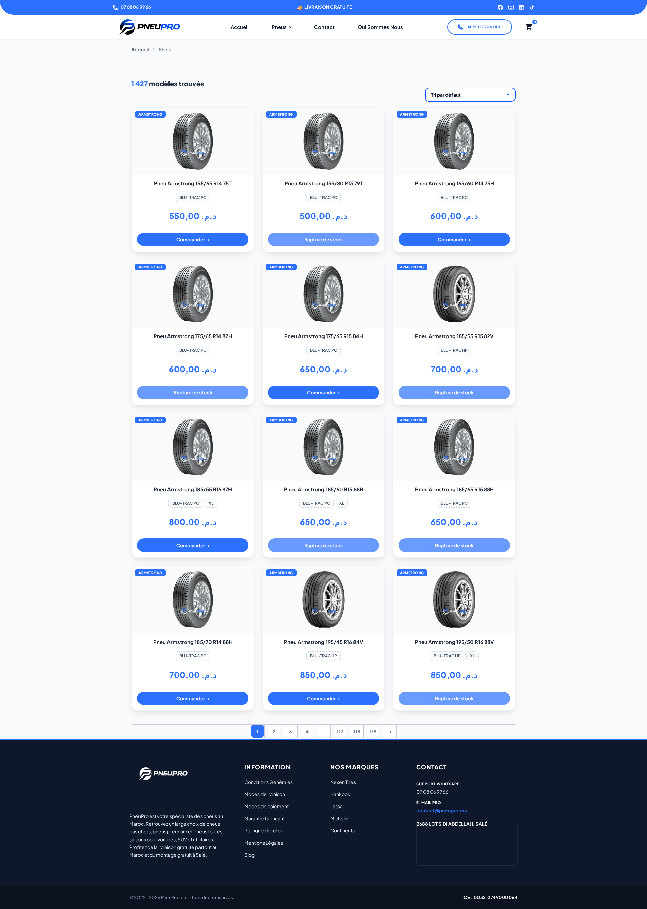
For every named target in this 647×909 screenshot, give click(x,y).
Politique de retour (264, 830)
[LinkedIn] (521, 7)
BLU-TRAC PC (192, 197)
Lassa (336, 806)
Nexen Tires (343, 782)
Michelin (339, 818)
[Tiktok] (531, 7)
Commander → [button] (192, 239)
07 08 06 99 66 (136, 7)
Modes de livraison (264, 794)
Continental (343, 830)
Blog (249, 855)
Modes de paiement (266, 806)
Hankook (340, 794)
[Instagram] (511, 7)
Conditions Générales (268, 782)
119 (373, 731)
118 (356, 731)
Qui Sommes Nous (380, 27)
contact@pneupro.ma (441, 810)
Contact (324, 27)
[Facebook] (500, 7)
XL (211, 503)
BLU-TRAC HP (454, 350)
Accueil (239, 27)
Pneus (279, 27)
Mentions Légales (263, 843)
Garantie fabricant (264, 818)
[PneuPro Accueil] (150, 27)
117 (340, 731)
